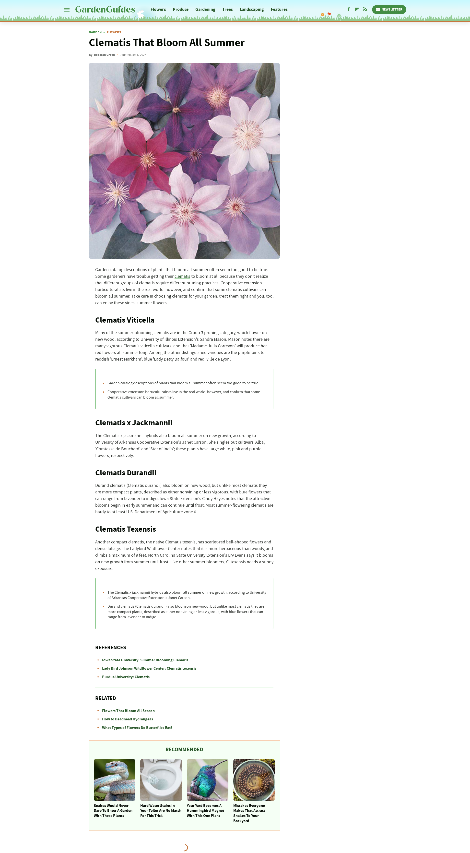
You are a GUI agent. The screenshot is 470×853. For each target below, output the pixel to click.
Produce (181, 9)
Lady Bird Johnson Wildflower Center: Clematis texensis (149, 668)
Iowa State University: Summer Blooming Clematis (145, 660)
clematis (182, 276)
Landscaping (252, 9)
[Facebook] (348, 9)
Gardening (205, 9)
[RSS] (365, 9)
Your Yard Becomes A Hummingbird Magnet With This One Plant (205, 810)
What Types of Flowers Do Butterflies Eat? (137, 727)
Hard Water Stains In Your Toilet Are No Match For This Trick (160, 810)
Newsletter (392, 9)
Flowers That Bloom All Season (128, 710)
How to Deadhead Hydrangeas (127, 719)
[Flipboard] (356, 9)
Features (279, 9)
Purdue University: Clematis (126, 677)
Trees (227, 9)
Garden (95, 32)
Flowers (158, 9)
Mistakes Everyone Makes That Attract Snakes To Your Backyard (249, 813)
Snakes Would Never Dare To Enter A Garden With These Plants (113, 810)
